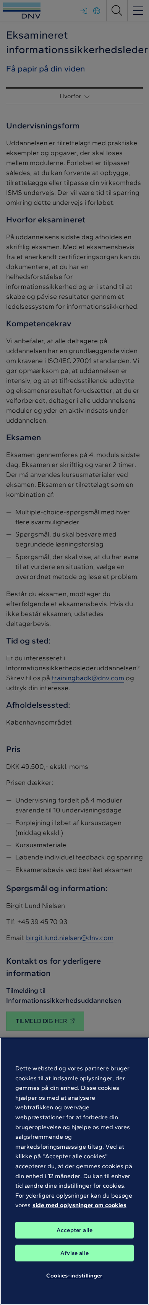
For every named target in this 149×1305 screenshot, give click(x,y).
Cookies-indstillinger (74, 1275)
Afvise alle (74, 1253)
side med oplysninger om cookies (79, 1205)
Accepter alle (74, 1230)
